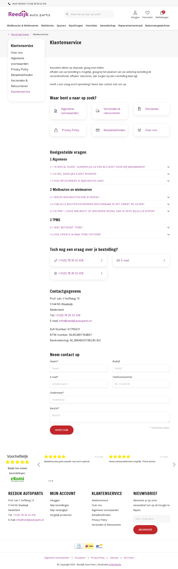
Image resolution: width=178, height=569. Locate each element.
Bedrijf (116, 361)
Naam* (54, 361)
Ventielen (91, 25)
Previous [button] (38, 464)
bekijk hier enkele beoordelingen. (17, 470)
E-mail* (54, 377)
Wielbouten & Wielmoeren (22, 25)
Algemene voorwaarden (56, 557)
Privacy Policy (19, 69)
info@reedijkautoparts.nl (75, 321)
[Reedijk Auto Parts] (29, 14)
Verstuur (61, 430)
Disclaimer (80, 557)
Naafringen (76, 25)
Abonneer (145, 529)
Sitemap (114, 557)
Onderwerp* (57, 392)
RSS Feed (129, 557)
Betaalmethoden (22, 75)
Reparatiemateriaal (130, 25)
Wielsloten (47, 25)
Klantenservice (20, 92)
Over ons (17, 53)
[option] (74, 467)
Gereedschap (108, 25)
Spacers (61, 25)
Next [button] (174, 464)
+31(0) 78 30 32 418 (67, 315)
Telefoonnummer (122, 377)
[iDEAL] (89, 546)
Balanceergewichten (157, 25)
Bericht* (54, 408)
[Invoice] (78, 546)
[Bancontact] (99, 546)
